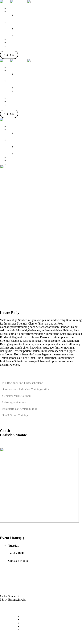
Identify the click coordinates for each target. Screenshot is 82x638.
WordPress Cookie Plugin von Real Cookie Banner (31, 636)
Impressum (28, 619)
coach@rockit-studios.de (15, 603)
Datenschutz (28, 616)
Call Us (9, 54)
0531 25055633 (9, 606)
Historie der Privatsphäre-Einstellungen (44, 626)
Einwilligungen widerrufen (37, 629)
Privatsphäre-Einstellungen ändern (42, 622)
